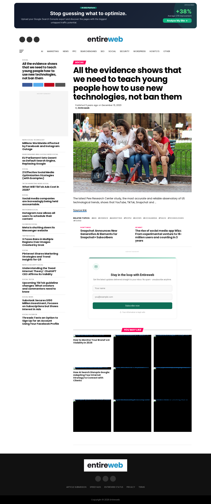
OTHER (166, 51)
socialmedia (150, 218)
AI (42, 51)
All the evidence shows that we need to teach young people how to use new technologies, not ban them (39, 71)
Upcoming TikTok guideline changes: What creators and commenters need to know (40, 287)
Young (77, 221)
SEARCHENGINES (88, 51)
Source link (80, 210)
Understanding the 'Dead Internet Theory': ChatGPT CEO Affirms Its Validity (39, 271)
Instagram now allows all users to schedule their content (38, 216)
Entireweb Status (113, 487)
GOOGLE (43, 154)
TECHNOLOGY (39, 140)
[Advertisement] (43, 115)
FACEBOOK (26, 224)
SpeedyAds (95, 487)
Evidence (103, 218)
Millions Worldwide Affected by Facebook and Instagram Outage (41, 146)
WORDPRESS (139, 51)
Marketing (116, 218)
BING (38, 154)
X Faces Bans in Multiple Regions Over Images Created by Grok (37, 242)
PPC (74, 51)
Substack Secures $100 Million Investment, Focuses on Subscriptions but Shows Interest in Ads (40, 305)
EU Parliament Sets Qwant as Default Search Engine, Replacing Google (39, 160)
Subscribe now (132, 305)
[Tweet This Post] (38, 85)
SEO (102, 51)
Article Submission (76, 487)
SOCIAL (112, 51)
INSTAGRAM (27, 210)
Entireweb (83, 107)
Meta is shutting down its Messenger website (38, 229)
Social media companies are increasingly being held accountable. (40, 201)
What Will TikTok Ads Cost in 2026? (40, 188)
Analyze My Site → (177, 20)
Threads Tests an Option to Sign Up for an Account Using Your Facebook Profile (40, 320)
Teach (163, 218)
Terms (142, 487)
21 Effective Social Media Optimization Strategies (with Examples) (38, 175)
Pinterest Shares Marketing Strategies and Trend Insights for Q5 (40, 256)
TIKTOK (25, 183)
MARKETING (53, 51)
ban (94, 218)
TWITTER (25, 236)
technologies (176, 218)
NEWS (65, 51)
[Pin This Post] (49, 85)
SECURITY (124, 51)
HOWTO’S (154, 51)
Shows (138, 218)
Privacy (131, 487)
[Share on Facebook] (27, 85)
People (128, 218)
